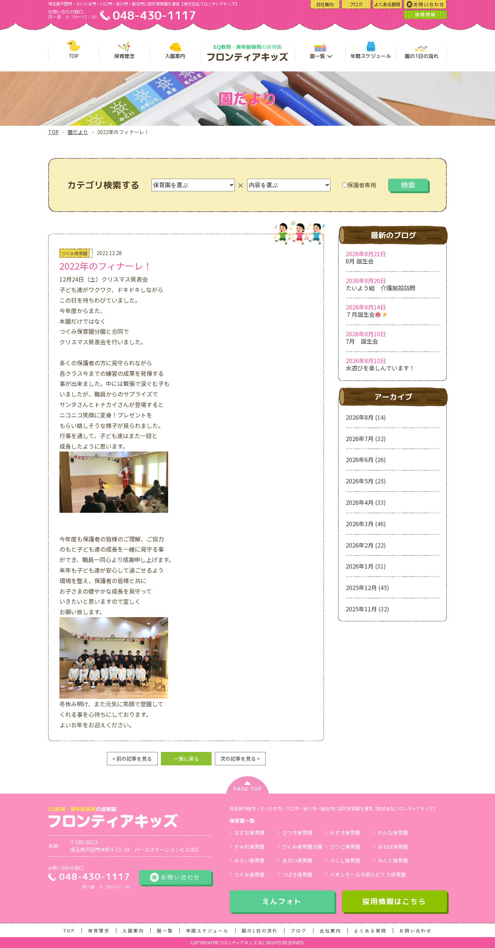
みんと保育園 (393, 860)
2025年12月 (361, 587)
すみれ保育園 (249, 846)
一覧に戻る (186, 758)
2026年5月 (360, 481)
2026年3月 (360, 523)
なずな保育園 (249, 832)
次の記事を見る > (240, 758)
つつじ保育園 (345, 846)
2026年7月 (360, 438)
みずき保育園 (345, 832)
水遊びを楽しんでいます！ (380, 367)
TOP (53, 132)
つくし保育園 (345, 860)
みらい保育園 (249, 860)
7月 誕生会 (362, 341)
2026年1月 (360, 566)
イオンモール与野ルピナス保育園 (368, 874)
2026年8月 (360, 417)
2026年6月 (360, 459)
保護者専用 (361, 184)
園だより (78, 132)
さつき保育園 (297, 832)
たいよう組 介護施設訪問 (380, 287)
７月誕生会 (360, 314)
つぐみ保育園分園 (302, 846)
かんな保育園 (393, 832)
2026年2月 (360, 545)
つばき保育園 (297, 874)
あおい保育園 (297, 860)
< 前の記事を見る (132, 758)
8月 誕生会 (360, 261)
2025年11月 (361, 608)
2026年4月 (360, 502)
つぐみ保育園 (249, 874)
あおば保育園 (393, 846)
